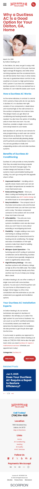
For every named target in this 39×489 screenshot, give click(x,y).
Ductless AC (17, 352)
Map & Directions (20, 430)
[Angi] (31, 458)
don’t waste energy (27, 197)
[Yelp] (22, 458)
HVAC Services (19, 449)
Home (19, 439)
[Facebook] (13, 458)
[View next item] (12, 393)
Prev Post (9, 359)
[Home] (18, 4)
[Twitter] (17, 458)
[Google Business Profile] (8, 458)
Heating (19, 444)
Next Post (30, 359)
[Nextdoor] (26, 458)
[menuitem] (9, 480)
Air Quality (19, 447)
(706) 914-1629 (19, 415)
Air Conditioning (19, 442)
